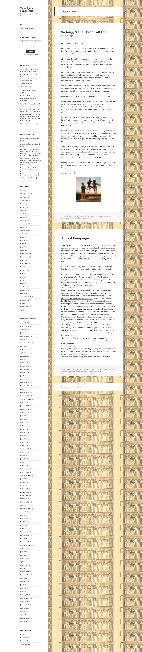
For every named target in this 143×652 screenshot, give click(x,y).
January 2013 (24, 472)
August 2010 (24, 548)
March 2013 (24, 465)
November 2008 (25, 598)
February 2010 (24, 568)
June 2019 (23, 359)
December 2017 (25, 383)
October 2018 (24, 373)
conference (23, 224)
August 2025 (24, 323)
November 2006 (25, 621)
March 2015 (24, 426)
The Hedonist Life (26, 297)
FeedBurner (35, 54)
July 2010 (23, 552)
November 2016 (25, 396)
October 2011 (24, 505)
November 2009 (25, 578)
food (21, 247)
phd (21, 273)
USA (21, 310)
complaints (105, 369)
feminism (23, 244)
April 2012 (23, 485)
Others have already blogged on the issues (77, 266)
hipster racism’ (74, 253)
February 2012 (24, 492)
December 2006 (25, 618)
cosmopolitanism (25, 230)
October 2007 (24, 611)
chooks (22, 214)
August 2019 (24, 356)
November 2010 (25, 538)
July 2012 (23, 479)
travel (22, 303)
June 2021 (23, 346)
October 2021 (24, 339)
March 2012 (24, 489)
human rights (24, 257)
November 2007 (25, 608)
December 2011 (25, 499)
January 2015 (24, 429)
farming (22, 240)
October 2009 (24, 582)
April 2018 (23, 379)
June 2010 (23, 555)
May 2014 (23, 442)
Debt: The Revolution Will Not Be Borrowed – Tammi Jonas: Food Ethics (29, 151)
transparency (24, 300)
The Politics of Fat (25, 87)
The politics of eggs (26, 80)
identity (22, 260)
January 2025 (24, 326)
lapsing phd (70, 218)
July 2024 (23, 333)
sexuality (83, 371)
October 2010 (24, 542)
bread (22, 204)
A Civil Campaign (75, 238)
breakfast (23, 207)
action (91, 369)
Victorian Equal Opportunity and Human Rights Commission (84, 327)
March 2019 (24, 363)
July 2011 (23, 515)
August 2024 (24, 329)
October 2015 (24, 409)
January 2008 (24, 605)
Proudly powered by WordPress (71, 387)
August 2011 (24, 512)
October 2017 (24, 389)
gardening (23, 250)
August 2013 (24, 452)
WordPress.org (25, 644)
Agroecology (24, 200)
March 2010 (24, 565)
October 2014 (24, 432)
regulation (23, 287)
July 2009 (23, 585)
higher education (25, 254)
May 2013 (23, 462)
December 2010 (25, 535)
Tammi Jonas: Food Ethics (27, 9)
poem (22, 277)
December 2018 (25, 369)
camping (23, 210)
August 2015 (24, 412)
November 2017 (25, 386)
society (88, 371)
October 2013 (24, 449)
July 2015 (23, 416)
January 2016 (24, 406)
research (23, 290)
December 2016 (25, 392)
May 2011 (23, 522)
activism (63, 218)
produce (23, 280)
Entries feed (24, 637)
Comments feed (25, 641)
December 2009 (25, 575)
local (21, 267)
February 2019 (24, 366)
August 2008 (24, 601)
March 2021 (24, 349)
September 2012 (25, 475)
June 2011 (23, 518)
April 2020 (23, 353)
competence (24, 220)
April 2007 (23, 615)
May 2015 (23, 422)
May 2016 (23, 402)
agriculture (23, 197)
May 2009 (23, 591)
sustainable (23, 293)
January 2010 (24, 572)
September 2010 (25, 545)
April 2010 (23, 562)
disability (112, 369)
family (22, 237)
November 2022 (25, 336)
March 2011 (24, 528)
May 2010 (23, 558)
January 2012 (24, 495)
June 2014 (23, 439)
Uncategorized (24, 307)
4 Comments (97, 371)
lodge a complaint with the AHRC (89, 309)
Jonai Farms (24, 264)
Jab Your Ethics (25, 95)
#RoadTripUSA (25, 194)
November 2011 (25, 502)
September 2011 (25, 509)
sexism (77, 371)
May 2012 (23, 482)
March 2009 (24, 595)
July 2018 (23, 376)
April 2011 (23, 525)
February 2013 (24, 469)
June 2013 (23, 459)
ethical (22, 234)
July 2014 (23, 436)
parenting (23, 270)
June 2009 (23, 588)
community (23, 217)
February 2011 (24, 532)
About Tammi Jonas (26, 29)
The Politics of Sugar (27, 83)
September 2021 (25, 343)
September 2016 (25, 399)
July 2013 (23, 455)
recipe (22, 283)
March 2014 (24, 446)
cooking (22, 227)
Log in (22, 634)
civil (100, 369)
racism (72, 371)
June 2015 (23, 419)
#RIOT (22, 191)
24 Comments (81, 218)
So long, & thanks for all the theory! (83, 34)
